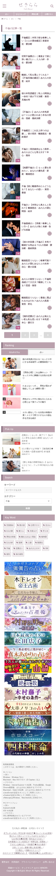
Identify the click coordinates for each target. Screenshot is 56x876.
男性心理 (35, 14)
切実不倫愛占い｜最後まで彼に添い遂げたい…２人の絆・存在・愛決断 (36, 59)
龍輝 (20, 542)
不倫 (8, 548)
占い (7, 14)
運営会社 (5, 861)
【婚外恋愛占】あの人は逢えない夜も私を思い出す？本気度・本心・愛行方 (36, 319)
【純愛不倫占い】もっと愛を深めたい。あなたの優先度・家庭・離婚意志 (36, 170)
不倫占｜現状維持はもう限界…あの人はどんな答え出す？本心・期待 (36, 152)
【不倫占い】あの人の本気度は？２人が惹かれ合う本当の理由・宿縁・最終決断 (36, 115)
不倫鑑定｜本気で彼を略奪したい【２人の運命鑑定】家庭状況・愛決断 (36, 40)
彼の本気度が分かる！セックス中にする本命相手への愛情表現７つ (37, 360)
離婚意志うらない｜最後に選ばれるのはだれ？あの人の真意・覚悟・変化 (36, 300)
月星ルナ (33, 531)
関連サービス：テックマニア (20, 867)
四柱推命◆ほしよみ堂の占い (40, 853)
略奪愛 (44, 536)
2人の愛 (9, 531)
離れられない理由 (28, 536)
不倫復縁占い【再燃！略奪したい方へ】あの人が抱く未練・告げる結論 (36, 226)
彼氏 (8, 554)
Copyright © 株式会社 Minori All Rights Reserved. (28, 870)
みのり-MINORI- (41, 867)
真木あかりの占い (36, 839)
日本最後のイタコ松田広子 (19, 841)
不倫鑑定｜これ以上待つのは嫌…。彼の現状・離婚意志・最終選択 (36, 133)
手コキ (45, 531)
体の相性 (19, 554)
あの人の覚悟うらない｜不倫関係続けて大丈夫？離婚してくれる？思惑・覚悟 (36, 282)
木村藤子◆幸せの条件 (36, 844)
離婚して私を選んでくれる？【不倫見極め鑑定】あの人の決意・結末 (36, 77)
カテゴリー (9, 496)
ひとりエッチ (21, 14)
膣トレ (21, 531)
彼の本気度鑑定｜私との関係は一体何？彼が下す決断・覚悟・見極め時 (36, 96)
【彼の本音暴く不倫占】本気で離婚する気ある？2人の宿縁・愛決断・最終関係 (37, 245)
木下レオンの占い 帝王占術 (15, 833)
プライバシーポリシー (31, 861)
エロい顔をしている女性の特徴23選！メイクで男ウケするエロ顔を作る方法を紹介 (37, 415)
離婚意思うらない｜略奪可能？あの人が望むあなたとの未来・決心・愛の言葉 (36, 263)
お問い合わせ (49, 861)
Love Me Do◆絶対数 (20, 839)
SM (46, 548)
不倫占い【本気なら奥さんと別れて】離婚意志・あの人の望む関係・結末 (36, 207)
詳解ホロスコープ (33, 850)
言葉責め (10, 525)
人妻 (30, 542)
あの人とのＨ (34, 548)
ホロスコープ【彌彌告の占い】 (15, 853)
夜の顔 (22, 525)
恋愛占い (19, 548)
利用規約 (15, 861)
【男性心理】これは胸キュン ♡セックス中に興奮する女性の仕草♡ (37, 375)
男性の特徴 (10, 536)
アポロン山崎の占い (18, 844)
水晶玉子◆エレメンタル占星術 (39, 833)
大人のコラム (14, 352)
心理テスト (49, 14)
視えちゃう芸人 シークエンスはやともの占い (27, 836)
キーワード (9, 484)
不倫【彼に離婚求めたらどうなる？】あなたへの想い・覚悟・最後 (36, 189)
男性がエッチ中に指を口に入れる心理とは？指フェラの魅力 (37, 400)
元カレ (48, 525)
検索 (28, 508)
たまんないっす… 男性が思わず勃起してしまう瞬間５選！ (37, 387)
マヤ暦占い (19, 850)
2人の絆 (9, 542)
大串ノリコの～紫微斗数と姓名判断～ (27, 847)
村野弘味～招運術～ (39, 841)
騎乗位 (40, 542)
